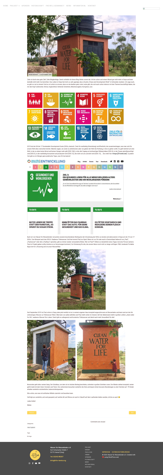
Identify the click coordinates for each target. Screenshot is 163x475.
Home (5, 6)
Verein (87, 455)
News (68, 6)
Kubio (121, 457)
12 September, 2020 (45, 74)
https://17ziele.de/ (119, 154)
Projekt (88, 447)
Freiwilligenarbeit (55, 6)
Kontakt (92, 6)
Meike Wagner (33, 74)
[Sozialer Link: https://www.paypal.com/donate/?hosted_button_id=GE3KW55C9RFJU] (40, 463)
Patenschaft (38, 6)
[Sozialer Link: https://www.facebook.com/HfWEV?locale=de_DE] (33, 463)
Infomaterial (79, 6)
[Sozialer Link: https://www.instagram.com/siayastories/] (30, 463)
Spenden (26, 6)
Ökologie (88, 452)
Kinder (87, 450)
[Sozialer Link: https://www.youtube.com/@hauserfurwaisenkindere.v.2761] (36, 463)
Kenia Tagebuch (31, 427)
